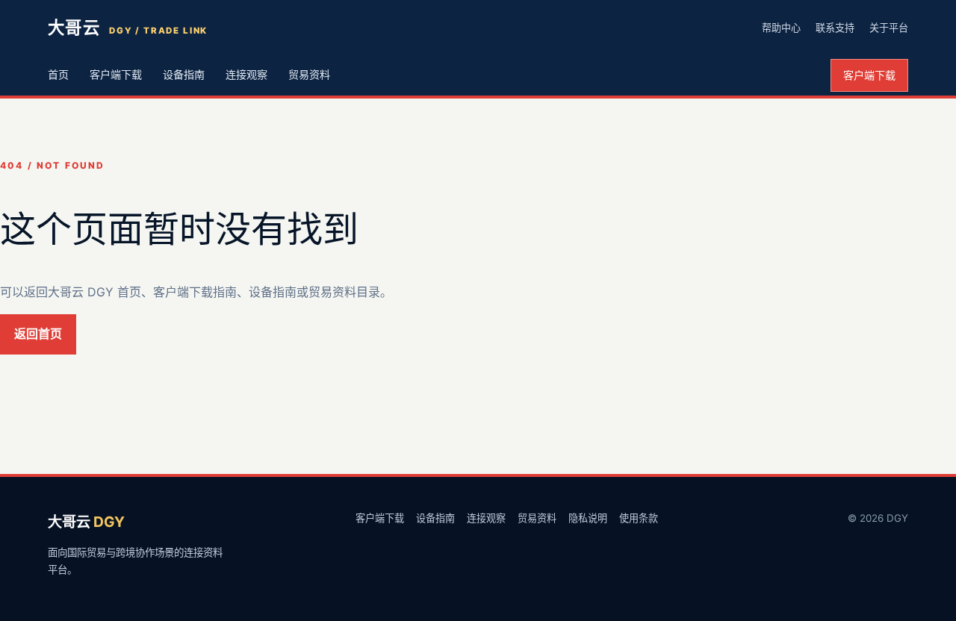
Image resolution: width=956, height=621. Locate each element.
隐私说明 (587, 518)
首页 (58, 74)
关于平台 (888, 28)
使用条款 (638, 518)
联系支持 (835, 28)
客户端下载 (116, 74)
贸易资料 (309, 74)
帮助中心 (781, 28)
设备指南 (184, 74)
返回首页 (38, 333)
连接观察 (246, 74)
